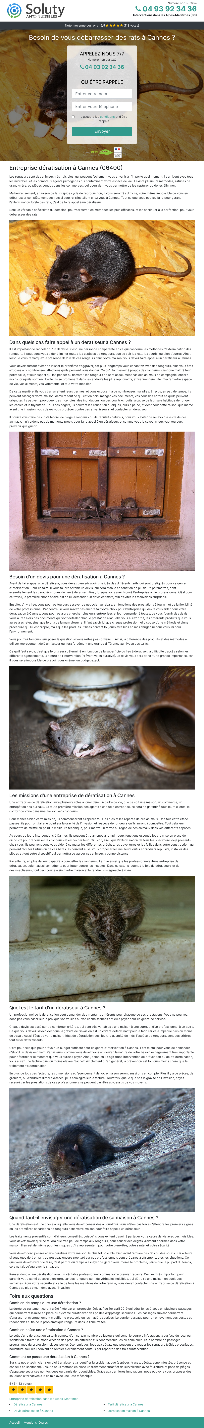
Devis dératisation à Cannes (33, 1411)
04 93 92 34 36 (169, 8)
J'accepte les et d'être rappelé (104, 119)
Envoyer (102, 131)
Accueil (14, 1422)
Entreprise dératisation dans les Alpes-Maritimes (43, 1399)
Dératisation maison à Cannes (129, 1411)
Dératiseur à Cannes (28, 1404)
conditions (107, 117)
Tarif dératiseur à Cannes (125, 1404)
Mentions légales (36, 1422)
